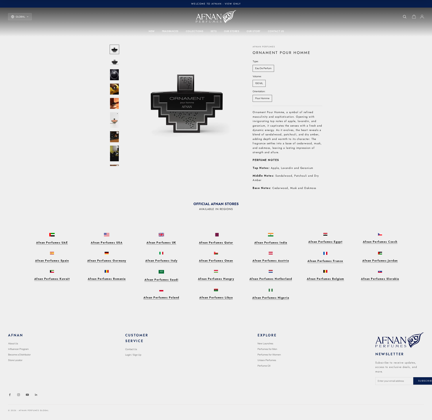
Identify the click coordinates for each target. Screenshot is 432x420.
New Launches (265, 343)
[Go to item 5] (114, 103)
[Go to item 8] (114, 153)
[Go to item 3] (114, 75)
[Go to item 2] (114, 61)
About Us (13, 343)
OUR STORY (253, 31)
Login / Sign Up (133, 354)
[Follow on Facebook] (9, 394)
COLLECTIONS (194, 31)
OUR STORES (231, 31)
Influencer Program (18, 349)
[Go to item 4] (114, 89)
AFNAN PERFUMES (264, 46)
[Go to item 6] (114, 120)
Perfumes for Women (269, 354)
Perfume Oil (264, 365)
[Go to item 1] (114, 49)
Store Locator (15, 360)
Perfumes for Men (267, 349)
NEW (152, 31)
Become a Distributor (19, 354)
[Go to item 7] (114, 137)
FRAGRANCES (170, 31)
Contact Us (131, 349)
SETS (214, 31)
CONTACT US (276, 31)
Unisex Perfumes (267, 360)
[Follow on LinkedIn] (36, 394)
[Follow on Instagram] (18, 394)
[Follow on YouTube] (27, 394)
